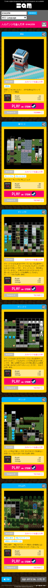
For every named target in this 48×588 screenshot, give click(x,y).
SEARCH (32, 13)
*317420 (37, 295)
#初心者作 (9, 538)
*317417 (37, 388)
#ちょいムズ (20, 176)
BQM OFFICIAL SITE (32, 579)
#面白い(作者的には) (13, 541)
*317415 (37, 474)
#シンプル (9, 176)
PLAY (21, 106)
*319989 (37, 112)
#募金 (7, 86)
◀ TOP (6, 579)
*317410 (37, 568)
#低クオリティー (22, 538)
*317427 (37, 200)
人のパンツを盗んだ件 (34, 82)
